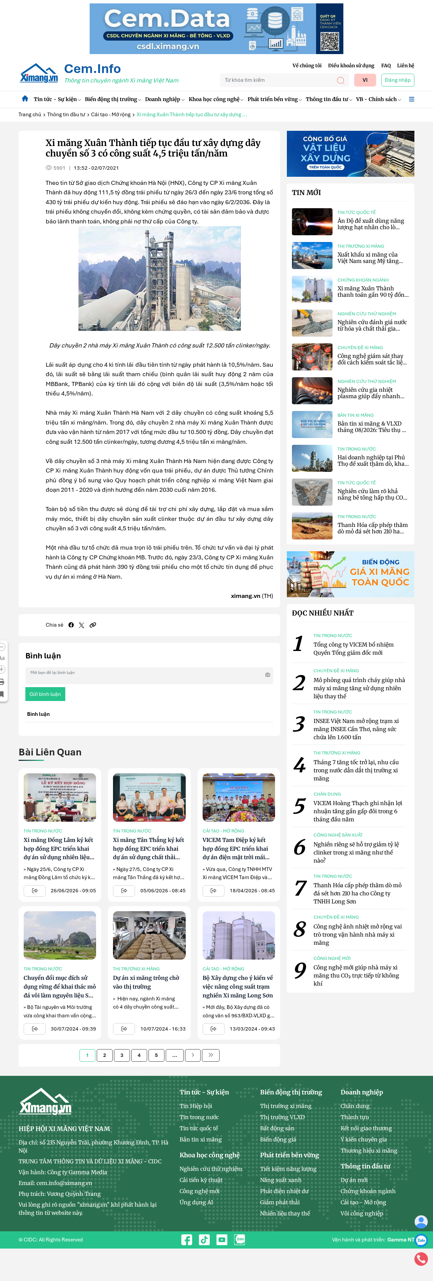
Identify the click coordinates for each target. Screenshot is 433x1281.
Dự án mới (354, 1180)
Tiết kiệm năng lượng (288, 1168)
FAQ (386, 66)
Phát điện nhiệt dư (284, 1191)
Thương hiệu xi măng (369, 1150)
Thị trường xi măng (136, 969)
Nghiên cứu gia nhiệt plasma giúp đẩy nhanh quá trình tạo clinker (369, 396)
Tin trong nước (43, 831)
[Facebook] (71, 625)
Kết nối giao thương (366, 1128)
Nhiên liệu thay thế (285, 1213)
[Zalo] (421, 1240)
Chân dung (355, 1106)
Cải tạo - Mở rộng (111, 114)
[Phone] (421, 1258)
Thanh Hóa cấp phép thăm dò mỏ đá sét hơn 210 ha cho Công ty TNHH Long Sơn (373, 535)
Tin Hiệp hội (196, 1106)
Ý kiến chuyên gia (364, 1139)
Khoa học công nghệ (214, 99)
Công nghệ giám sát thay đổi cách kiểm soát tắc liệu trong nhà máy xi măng (372, 362)
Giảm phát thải (280, 1202)
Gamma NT (400, 1239)
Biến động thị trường (111, 99)
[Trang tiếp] (193, 1055)
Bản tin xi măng (356, 415)
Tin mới (306, 193)
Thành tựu (355, 1117)
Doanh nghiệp (162, 99)
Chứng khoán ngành (363, 280)
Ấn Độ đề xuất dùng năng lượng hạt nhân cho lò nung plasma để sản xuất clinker (371, 230)
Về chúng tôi (307, 66)
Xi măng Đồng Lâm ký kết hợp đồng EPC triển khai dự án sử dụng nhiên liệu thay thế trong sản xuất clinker (58, 857)
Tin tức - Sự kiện (55, 99)
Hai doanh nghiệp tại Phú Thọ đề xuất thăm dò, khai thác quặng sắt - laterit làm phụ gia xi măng (373, 467)
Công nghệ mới (200, 1191)
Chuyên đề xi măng (360, 348)
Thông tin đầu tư (327, 99)
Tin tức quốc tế (357, 212)
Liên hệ (405, 66)
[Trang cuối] (211, 1055)
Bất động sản (277, 1128)
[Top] (216, 28)
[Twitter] (81, 625)
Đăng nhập (398, 80)
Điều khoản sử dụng (351, 66)
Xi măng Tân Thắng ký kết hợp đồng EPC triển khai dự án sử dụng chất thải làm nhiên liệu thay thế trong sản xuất (148, 857)
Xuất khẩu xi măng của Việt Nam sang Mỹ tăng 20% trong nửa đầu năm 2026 (370, 264)
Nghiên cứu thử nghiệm (367, 314)
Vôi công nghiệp (362, 1213)
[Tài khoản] (421, 1221)
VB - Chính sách (376, 99)
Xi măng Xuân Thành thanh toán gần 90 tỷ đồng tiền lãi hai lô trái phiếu (373, 295)
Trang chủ (30, 114)
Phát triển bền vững (273, 99)
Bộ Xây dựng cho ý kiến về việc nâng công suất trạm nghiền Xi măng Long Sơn (238, 986)
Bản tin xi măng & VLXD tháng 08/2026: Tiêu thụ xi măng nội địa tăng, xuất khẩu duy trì (372, 433)
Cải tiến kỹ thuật (201, 1180)
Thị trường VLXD (282, 1117)
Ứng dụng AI (196, 1202)
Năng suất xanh (281, 1180)
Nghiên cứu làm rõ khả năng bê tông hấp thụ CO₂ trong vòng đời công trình (372, 497)
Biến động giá (278, 1139)
